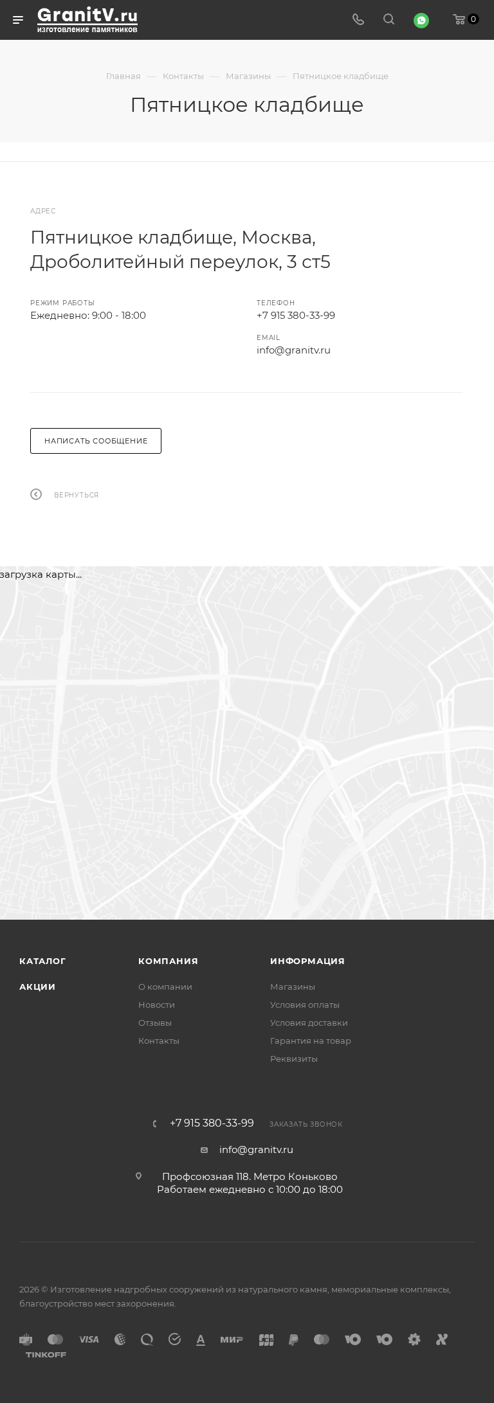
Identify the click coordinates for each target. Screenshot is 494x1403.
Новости (156, 1004)
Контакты (158, 1040)
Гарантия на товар (310, 1040)
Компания (168, 961)
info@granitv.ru (294, 350)
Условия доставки (309, 1022)
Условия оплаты (305, 1004)
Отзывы (155, 1022)
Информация (307, 961)
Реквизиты (294, 1058)
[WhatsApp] (421, 20)
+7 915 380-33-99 (296, 315)
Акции (37, 986)
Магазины (292, 986)
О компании (165, 986)
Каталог (42, 961)
